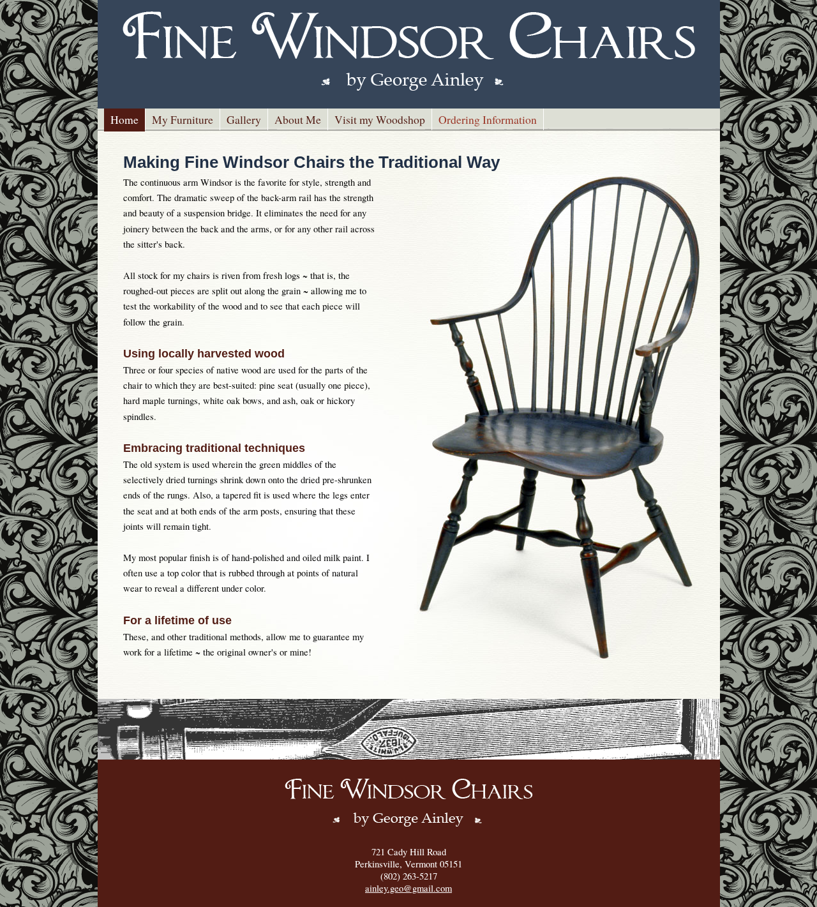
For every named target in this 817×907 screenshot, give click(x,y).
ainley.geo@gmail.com (408, 888)
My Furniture (182, 119)
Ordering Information (487, 119)
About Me (297, 119)
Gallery (244, 119)
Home (124, 119)
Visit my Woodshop (379, 119)
